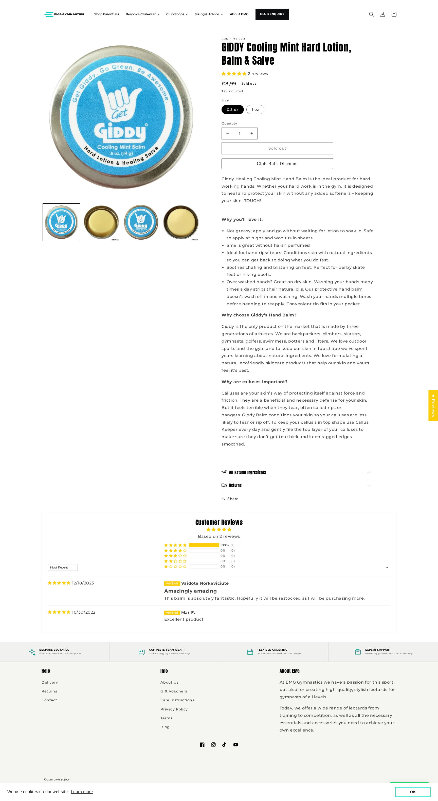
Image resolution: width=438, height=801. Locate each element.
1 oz (255, 109)
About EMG (239, 14)
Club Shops (175, 14)
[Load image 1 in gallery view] (61, 222)
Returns (49, 691)
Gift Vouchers (173, 691)
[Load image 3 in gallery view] (141, 222)
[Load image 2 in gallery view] (101, 222)
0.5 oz (233, 109)
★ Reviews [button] (433, 405)
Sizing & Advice (207, 14)
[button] (371, 14)
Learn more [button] (82, 792)
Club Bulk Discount (277, 163)
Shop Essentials (106, 14)
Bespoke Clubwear (141, 14)
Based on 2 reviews (219, 536)
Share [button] (233, 498)
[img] (59, 583)
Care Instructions (177, 700)
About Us (169, 682)
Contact (49, 700)
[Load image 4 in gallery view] (180, 222)
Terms (166, 718)
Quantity (229, 123)
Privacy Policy (174, 709)
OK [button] (413, 792)
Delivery (50, 682)
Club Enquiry (272, 14)
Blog (165, 727)
